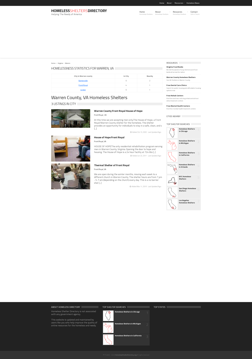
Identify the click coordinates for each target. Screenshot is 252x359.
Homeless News (193, 3)
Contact (195, 12)
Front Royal (83, 85)
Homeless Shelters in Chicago (187, 130)
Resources (179, 3)
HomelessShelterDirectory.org (125, 355)
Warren (67, 63)
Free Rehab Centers (174, 95)
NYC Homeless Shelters (185, 177)
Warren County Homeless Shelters (180, 77)
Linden (83, 89)
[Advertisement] (126, 39)
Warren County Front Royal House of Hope (118, 111)
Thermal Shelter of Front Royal (111, 165)
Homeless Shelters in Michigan (187, 142)
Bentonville (83, 80)
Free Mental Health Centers (178, 106)
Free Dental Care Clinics (176, 85)
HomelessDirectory (79, 11)
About (169, 3)
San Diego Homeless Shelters (187, 189)
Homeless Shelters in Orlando (187, 165)
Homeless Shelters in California (187, 153)
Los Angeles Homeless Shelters (187, 201)
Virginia (60, 63)
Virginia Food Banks (174, 67)
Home (161, 3)
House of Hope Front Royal (109, 137)
